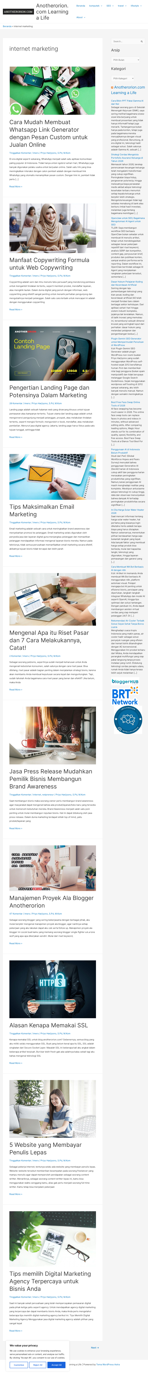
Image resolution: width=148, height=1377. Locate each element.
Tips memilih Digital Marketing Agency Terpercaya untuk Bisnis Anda (50, 1281)
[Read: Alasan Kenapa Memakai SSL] (52, 989)
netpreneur (48, 794)
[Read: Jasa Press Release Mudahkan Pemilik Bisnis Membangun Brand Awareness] (52, 735)
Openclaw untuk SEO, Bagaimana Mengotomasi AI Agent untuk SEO (128, 221)
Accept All (56, 1365)
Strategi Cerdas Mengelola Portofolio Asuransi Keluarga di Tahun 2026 (127, 157)
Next (95, 1347)
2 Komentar (15, 656)
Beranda (80, 5)
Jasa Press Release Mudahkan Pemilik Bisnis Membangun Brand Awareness (50, 779)
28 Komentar (15, 403)
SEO (109, 5)
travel (121, 5)
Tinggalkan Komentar (20, 153)
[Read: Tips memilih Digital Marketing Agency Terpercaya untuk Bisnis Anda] (52, 1238)
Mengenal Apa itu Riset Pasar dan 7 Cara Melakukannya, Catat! (49, 640)
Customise (19, 1365)
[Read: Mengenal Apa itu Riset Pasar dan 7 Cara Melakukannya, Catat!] (52, 599)
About (79, 17)
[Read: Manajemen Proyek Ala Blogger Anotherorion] (52, 868)
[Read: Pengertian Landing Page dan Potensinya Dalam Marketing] (52, 353)
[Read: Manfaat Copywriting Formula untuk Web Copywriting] (52, 228)
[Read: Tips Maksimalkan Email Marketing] (52, 476)
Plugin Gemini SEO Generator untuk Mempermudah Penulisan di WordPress (127, 341)
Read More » (15, 187)
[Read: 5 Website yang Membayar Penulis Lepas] (52, 1108)
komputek (94, 5)
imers (36, 153)
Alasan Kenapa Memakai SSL (48, 1025)
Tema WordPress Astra (108, 1364)
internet (37, 794)
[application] (100, 6)
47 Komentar (16, 913)
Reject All (37, 1365)
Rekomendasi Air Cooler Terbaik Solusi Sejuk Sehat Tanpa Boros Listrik (127, 624)
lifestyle (135, 5)
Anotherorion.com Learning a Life (52, 11)
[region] (37, 1356)
